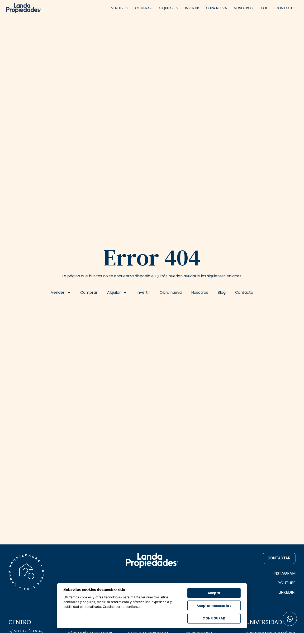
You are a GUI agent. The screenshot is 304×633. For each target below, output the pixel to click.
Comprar (143, 8)
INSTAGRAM (284, 573)
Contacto (285, 8)
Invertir (192, 8)
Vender (117, 8)
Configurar (214, 618)
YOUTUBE (286, 583)
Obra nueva (216, 8)
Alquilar (166, 8)
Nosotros (243, 8)
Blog (264, 8)
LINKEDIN (286, 592)
